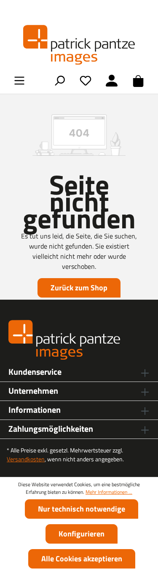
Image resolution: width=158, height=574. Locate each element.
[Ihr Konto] (112, 80)
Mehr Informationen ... (109, 492)
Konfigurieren (81, 533)
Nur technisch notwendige (81, 508)
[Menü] (19, 80)
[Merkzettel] (85, 80)
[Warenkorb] (138, 80)
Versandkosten (26, 459)
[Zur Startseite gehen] (79, 45)
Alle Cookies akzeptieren (81, 558)
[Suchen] (59, 80)
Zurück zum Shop (79, 287)
